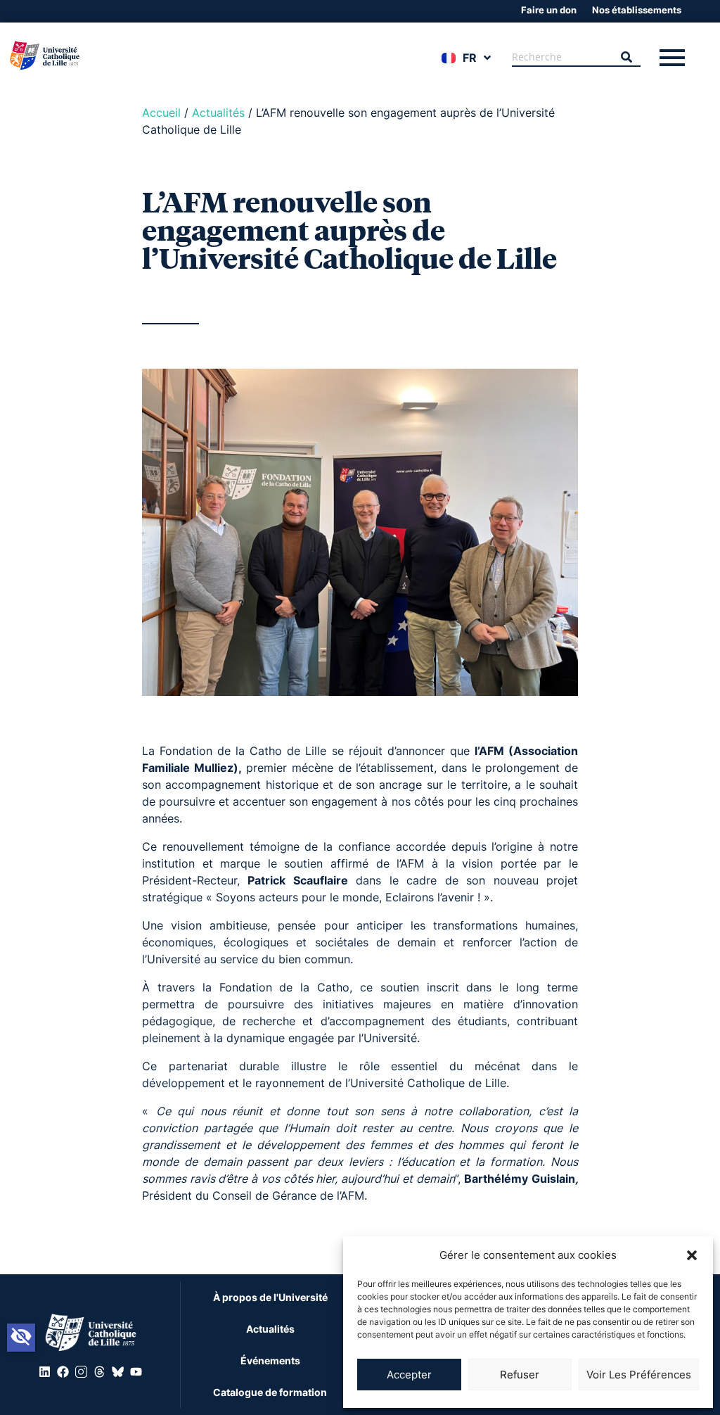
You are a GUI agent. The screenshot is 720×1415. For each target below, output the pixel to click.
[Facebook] (63, 1372)
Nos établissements (636, 9)
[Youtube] (136, 1372)
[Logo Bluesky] (117, 1372)
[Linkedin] (44, 1372)
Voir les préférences (638, 1374)
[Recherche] (626, 58)
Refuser (519, 1374)
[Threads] (99, 1372)
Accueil (161, 113)
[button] (692, 1255)
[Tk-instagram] (81, 1372)
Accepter (409, 1374)
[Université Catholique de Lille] (45, 57)
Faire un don (549, 9)
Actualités (218, 113)
